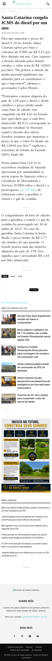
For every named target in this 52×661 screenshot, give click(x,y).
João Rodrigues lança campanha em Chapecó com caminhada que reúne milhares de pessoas (24, 518)
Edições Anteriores (15, 647)
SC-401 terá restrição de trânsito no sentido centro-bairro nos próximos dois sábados (24, 545)
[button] (48, 4)
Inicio (3, 11)
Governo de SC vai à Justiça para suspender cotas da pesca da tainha (32, 398)
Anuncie (29, 647)
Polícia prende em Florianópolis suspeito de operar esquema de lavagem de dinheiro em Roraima (24, 536)
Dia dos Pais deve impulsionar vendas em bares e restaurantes (33, 319)
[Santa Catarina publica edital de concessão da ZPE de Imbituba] (8, 367)
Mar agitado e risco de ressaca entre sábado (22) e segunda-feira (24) (24, 527)
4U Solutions (37, 650)
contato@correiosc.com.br (34, 616)
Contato (38, 647)
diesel (12, 276)
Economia (5, 323)
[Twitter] (30, 636)
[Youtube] (38, 636)
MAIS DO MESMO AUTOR (14, 308)
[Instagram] (22, 636)
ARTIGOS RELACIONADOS (14, 302)
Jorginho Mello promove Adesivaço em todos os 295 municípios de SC (25, 554)
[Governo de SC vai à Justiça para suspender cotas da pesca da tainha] (8, 398)
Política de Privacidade (19, 650)
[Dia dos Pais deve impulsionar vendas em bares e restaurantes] (8, 319)
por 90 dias (28, 190)
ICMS (20, 276)
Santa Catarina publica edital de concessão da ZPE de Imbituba (33, 367)
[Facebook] (14, 636)
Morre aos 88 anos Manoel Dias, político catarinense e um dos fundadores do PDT (25, 509)
